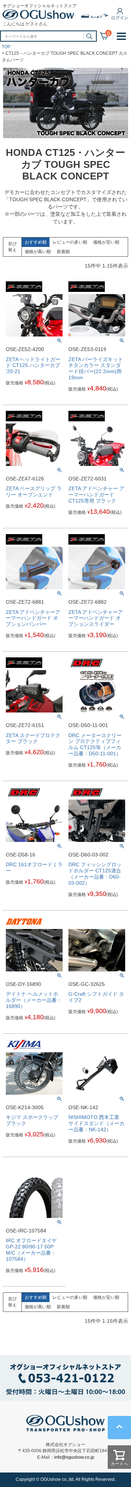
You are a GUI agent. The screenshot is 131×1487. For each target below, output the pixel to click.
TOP (6, 46)
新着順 (63, 251)
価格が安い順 (106, 242)
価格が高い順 (38, 251)
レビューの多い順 (69, 242)
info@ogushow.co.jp (74, 1457)
